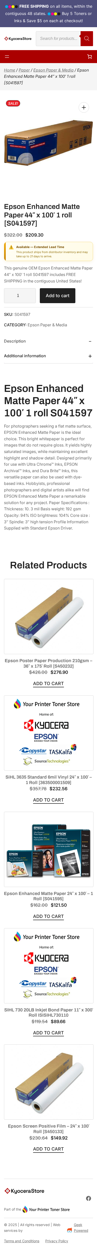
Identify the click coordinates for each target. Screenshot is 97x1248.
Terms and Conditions (21, 1241)
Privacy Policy (56, 1241)
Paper (24, 70)
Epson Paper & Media (53, 70)
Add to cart (57, 295)
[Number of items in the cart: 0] (89, 56)
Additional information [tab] (25, 355)
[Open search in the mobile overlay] (64, 38)
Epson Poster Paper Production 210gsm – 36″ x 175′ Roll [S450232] (48, 663)
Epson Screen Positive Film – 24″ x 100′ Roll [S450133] (48, 1129)
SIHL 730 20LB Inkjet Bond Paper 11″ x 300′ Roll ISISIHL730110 (48, 1012)
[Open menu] (7, 57)
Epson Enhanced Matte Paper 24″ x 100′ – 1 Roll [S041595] (48, 896)
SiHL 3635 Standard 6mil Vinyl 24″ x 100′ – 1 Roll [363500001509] (48, 780)
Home (9, 70)
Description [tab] (15, 341)
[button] (84, 107)
